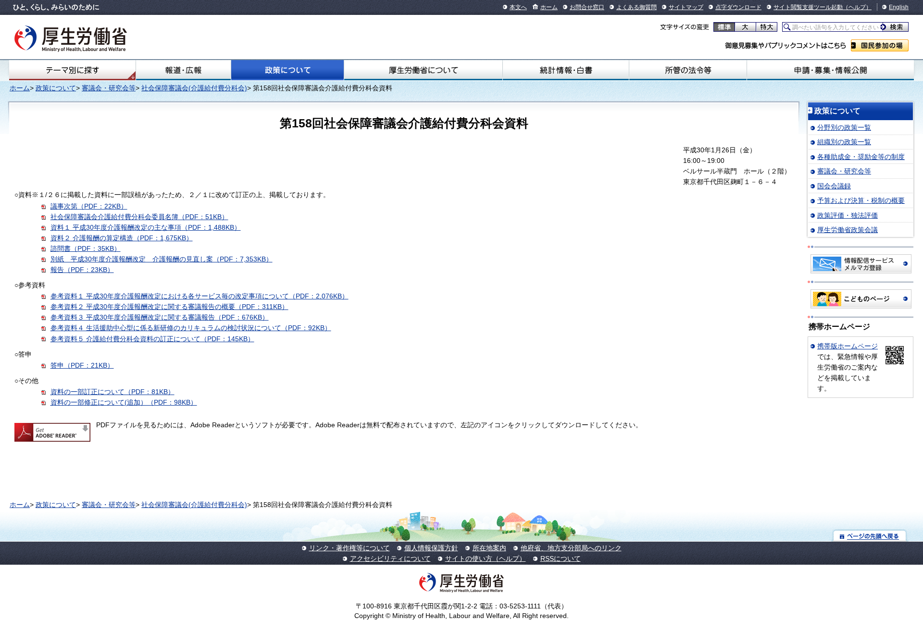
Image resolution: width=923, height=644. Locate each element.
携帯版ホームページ (847, 346)
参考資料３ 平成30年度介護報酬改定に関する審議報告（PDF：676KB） (159, 317)
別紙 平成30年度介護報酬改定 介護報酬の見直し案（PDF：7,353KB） (161, 259)
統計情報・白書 (566, 70)
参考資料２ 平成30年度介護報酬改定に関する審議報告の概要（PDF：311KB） (169, 306)
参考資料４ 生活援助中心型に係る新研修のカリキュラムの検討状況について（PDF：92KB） (190, 328)
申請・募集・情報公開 (830, 70)
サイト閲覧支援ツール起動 (808, 7)
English (899, 7)
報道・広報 (183, 70)
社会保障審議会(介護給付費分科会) (194, 88)
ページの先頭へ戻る (870, 535)
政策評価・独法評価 (847, 215)
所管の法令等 (688, 70)
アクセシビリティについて (390, 558)
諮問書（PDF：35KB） (85, 248)
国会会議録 (834, 186)
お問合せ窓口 (587, 7)
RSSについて (560, 558)
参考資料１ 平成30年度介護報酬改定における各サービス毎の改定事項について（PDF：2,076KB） (199, 296)
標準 (724, 27)
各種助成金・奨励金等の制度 (861, 157)
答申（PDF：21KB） (82, 365)
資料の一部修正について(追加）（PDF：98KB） (123, 402)
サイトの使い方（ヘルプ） (485, 558)
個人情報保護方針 (431, 548)
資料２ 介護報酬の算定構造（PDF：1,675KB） (121, 238)
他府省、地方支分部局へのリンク (571, 548)
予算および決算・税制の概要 (861, 200)
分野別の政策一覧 (844, 127)
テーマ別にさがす (72, 70)
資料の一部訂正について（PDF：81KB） (112, 392)
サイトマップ (686, 7)
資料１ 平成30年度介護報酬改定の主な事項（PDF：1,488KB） (145, 227)
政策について (287, 70)
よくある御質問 (636, 7)
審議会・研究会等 (109, 88)
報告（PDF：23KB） (82, 269)
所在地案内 (489, 548)
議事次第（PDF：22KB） (88, 206)
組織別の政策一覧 (844, 142)
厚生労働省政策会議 (847, 230)
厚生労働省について (423, 70)
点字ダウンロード (738, 7)
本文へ (518, 7)
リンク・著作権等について (349, 548)
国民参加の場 (880, 45)
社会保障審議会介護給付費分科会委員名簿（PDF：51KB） (139, 217)
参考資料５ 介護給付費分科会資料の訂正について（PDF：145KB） (152, 339)
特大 (766, 27)
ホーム (549, 7)
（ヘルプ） (857, 7)
